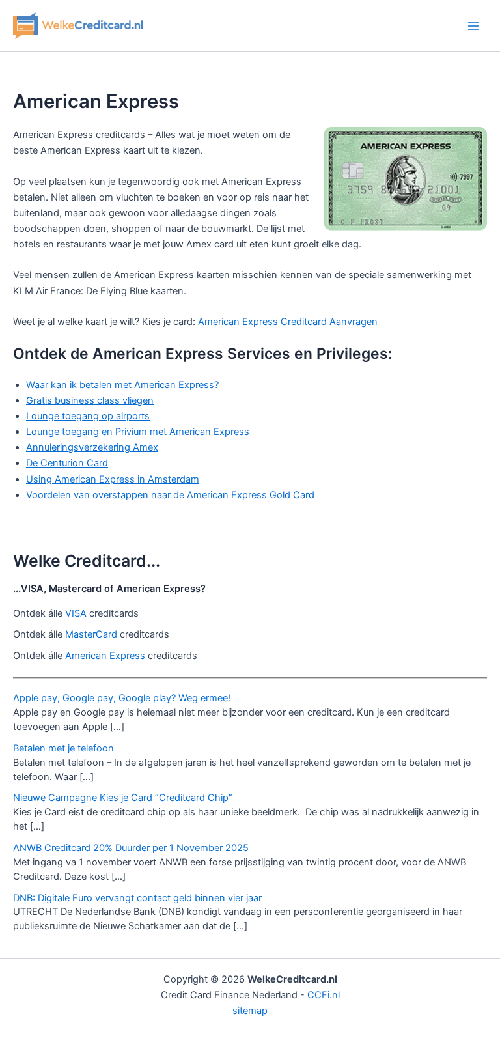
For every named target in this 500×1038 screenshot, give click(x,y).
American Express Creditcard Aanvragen (288, 322)
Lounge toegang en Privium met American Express (137, 432)
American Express (105, 656)
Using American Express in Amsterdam (112, 479)
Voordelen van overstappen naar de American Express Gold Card (170, 495)
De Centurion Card (67, 463)
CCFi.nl (323, 995)
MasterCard (91, 634)
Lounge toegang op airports (88, 416)
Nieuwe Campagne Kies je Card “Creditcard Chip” (122, 798)
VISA (76, 613)
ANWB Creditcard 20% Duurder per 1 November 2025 (131, 848)
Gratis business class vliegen (90, 400)
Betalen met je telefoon (63, 748)
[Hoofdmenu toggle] (473, 26)
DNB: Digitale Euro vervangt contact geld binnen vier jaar (137, 898)
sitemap (250, 1011)
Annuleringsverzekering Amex (92, 447)
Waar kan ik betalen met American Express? (122, 385)
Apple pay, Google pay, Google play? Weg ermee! (121, 698)
